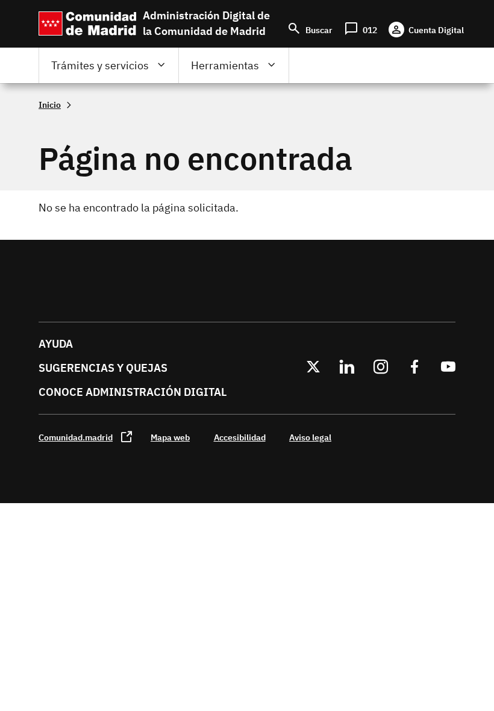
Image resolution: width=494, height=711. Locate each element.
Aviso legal (310, 437)
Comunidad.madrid (76, 437)
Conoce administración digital (133, 392)
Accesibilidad (240, 437)
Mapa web (170, 437)
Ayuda (56, 344)
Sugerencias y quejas (103, 368)
